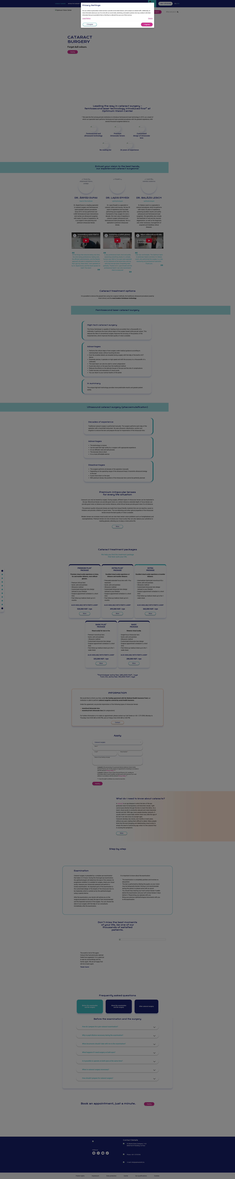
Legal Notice (86, 18)
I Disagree (90, 24)
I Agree (147, 24)
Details (150, 18)
